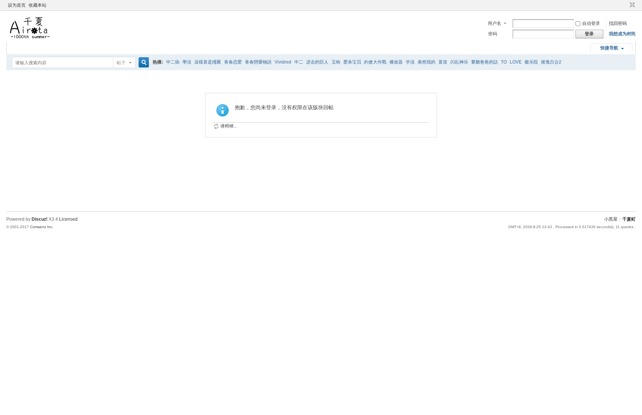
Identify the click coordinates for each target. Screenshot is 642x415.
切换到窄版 (631, 5)
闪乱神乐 (459, 62)
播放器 (396, 62)
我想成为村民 (622, 33)
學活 (186, 62)
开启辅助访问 (625, 5)
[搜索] (143, 62)
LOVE (516, 62)
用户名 (494, 23)
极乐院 (531, 62)
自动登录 (591, 23)
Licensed (68, 219)
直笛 (442, 62)
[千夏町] (30, 37)
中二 (298, 62)
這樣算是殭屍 (207, 62)
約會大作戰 (375, 62)
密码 (492, 33)
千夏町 (629, 219)
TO (504, 62)
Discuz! (40, 219)
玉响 (335, 62)
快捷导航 (609, 48)
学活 (410, 62)
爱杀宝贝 (352, 62)
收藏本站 (37, 5)
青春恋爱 (233, 62)
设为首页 (17, 5)
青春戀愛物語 (258, 62)
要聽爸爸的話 (484, 62)
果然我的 (426, 62)
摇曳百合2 (551, 62)
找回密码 (618, 23)
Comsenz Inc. (42, 227)
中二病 (172, 62)
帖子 (121, 62)
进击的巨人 (317, 62)
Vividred (283, 62)
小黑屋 (610, 219)
